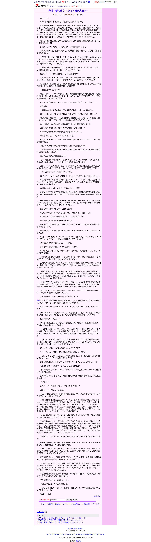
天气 (73, 2)
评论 (43, 504)
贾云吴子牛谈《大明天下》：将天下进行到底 (53, 522)
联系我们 (68, 534)
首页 (35, 2)
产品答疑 (101, 534)
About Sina (56, 534)
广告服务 (62, 534)
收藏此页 (57, 504)
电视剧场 (50, 504)
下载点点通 (85, 504)
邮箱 (80, 2)
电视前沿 (66, 6)
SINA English (88, 534)
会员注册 (95, 534)
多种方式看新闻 (75, 504)
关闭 (98, 504)
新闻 (39, 2)
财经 (53, 2)
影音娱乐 (59, 6)
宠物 (38, 300)
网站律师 (81, 534)
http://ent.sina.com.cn (59, 15)
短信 (77, 2)
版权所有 (78, 541)
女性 (70, 2)
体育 (42, 2)
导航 (84, 2)
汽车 (59, 2)
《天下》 (40, 512)
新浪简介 (49, 534)
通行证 (88, 2)
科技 (56, 2)
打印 (93, 504)
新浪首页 (52, 6)
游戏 (66, 2)
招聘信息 (74, 534)
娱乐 (46, 2)
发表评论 (97, 496)
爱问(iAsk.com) (45, 499)
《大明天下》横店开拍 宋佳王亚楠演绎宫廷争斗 (54, 518)
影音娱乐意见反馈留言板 (75, 529)
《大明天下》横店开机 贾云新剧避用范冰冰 (53, 520)
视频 (49, 2)
